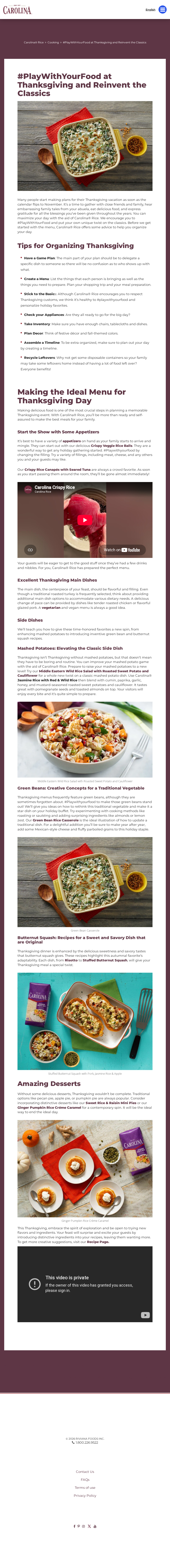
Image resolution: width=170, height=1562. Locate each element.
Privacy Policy (85, 1496)
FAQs (85, 1480)
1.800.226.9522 (87, 1443)
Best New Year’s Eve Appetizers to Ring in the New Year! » (113, 1377)
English (150, 9)
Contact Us (85, 1472)
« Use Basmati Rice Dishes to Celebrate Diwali (46, 1365)
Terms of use (85, 1488)
